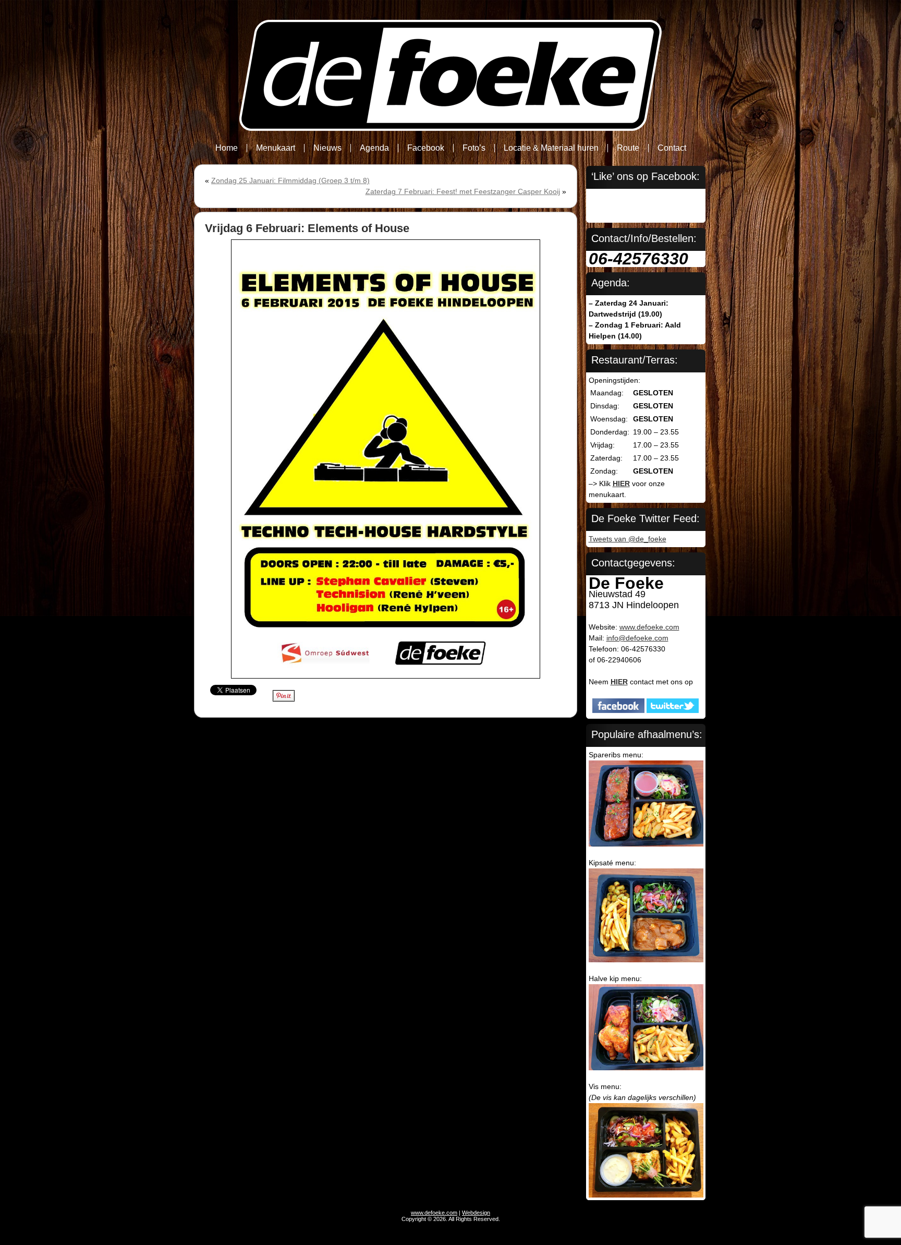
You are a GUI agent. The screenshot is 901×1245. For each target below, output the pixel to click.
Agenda (374, 147)
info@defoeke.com (637, 638)
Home (226, 147)
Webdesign (476, 1213)
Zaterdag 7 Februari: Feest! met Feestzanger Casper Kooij (463, 191)
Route (628, 147)
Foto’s (473, 147)
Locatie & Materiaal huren (551, 147)
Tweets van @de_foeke (627, 539)
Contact (672, 147)
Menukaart (275, 147)
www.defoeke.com (649, 627)
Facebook (425, 147)
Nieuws (327, 147)
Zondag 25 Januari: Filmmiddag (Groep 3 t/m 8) (290, 180)
